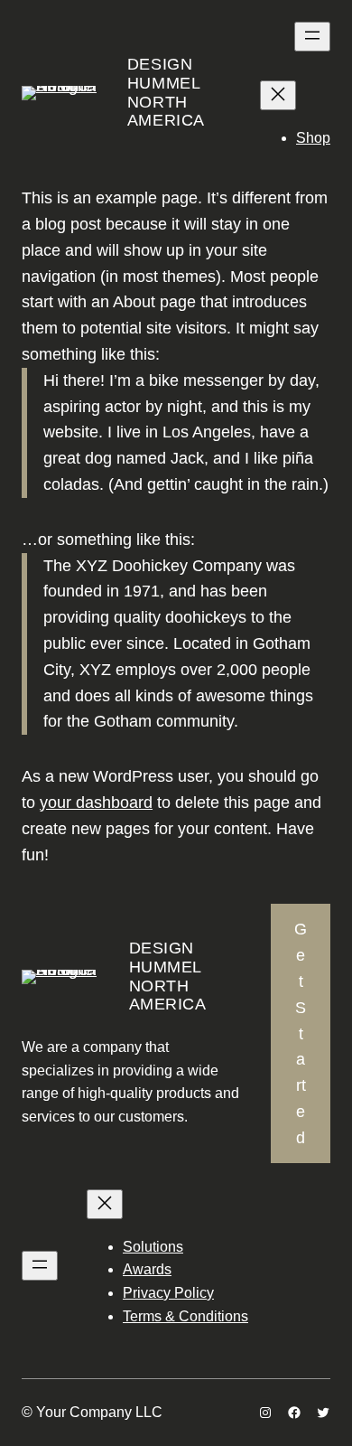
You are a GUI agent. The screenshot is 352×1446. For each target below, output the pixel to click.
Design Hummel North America (166, 92)
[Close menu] (278, 95)
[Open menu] (312, 37)
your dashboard (96, 802)
